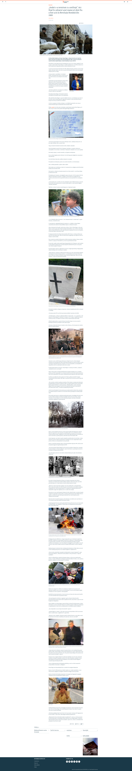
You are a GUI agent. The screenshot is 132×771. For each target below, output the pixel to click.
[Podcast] (127, 1)
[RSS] (74, 762)
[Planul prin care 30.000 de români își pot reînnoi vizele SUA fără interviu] (90, 746)
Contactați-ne (36, 761)
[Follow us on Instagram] (72, 762)
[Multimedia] (124, 1)
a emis (52, 107)
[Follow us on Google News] (77, 762)
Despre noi (36, 763)
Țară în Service (54, 730)
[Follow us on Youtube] (69, 762)
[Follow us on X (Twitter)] (79, 762)
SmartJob (85, 730)
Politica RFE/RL (37, 765)
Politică (50, 5)
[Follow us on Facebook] (67, 762)
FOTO (68, 736)
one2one (69, 730)
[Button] (81, 23)
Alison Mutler (51, 18)
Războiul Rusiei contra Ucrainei (40, 731)
